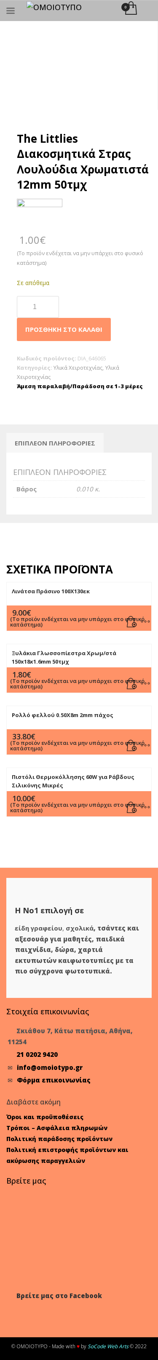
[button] (132, 620)
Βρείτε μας (26, 1181)
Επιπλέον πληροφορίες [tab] (55, 443)
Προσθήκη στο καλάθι (63, 329)
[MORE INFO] (142, 620)
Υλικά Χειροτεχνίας (78, 367)
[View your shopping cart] (130, 8)
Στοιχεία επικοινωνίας (47, 1011)
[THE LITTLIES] (39, 215)
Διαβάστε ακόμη (33, 1102)
